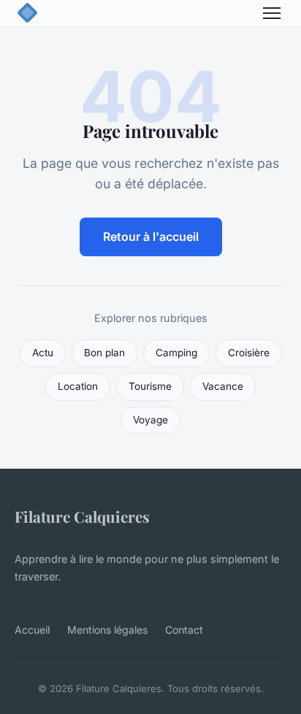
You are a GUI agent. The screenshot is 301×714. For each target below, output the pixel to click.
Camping (176, 352)
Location (78, 386)
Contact (184, 629)
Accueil (32, 629)
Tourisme (150, 386)
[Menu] (271, 13)
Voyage (150, 420)
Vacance (222, 386)
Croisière (249, 352)
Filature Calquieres (82, 516)
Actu (42, 352)
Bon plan (104, 352)
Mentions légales (107, 629)
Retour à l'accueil (151, 236)
